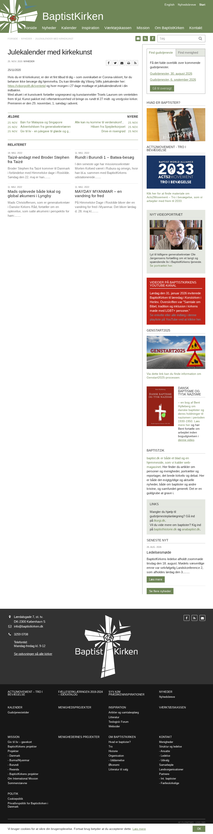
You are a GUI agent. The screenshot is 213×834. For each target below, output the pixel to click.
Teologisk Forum (119, 721)
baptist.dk (155, 450)
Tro (111, 746)
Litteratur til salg (118, 769)
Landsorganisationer (171, 769)
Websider (114, 726)
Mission (143, 28)
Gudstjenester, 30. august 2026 (171, 73)
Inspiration (90, 28)
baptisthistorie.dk (165, 529)
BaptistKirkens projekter (22, 746)
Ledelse (165, 755)
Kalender (69, 28)
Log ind (200, 822)
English (170, 4)
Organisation (116, 755)
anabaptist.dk (191, 529)
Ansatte (165, 751)
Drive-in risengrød (113, 131)
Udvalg (165, 760)
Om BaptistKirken (169, 28)
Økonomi (114, 764)
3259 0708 (21, 634)
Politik (13, 793)
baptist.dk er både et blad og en (168, 458)
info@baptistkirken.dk (28, 626)
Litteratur (114, 717)
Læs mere (155, 579)
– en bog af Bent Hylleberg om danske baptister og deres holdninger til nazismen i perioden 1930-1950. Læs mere (191, 414)
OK (199, 828)
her (188, 425)
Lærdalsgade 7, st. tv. (28, 617)
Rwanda (14, 769)
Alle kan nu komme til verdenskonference (103, 122)
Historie (113, 751)
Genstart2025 (158, 330)
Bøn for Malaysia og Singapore (41, 122)
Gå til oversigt (162, 88)
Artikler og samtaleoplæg (124, 712)
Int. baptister (168, 778)
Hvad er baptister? (163, 102)
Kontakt (195, 28)
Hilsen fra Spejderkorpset (108, 127)
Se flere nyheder (160, 591)
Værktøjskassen (117, 28)
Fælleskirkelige (170, 783)
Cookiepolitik (15, 798)
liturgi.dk (159, 520)
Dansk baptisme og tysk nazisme (189, 391)
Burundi (14, 764)
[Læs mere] (135, 63)
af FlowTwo (186, 822)
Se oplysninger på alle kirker (33, 654)
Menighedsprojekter (74, 707)
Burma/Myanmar (19, 760)
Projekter (13, 751)
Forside (30, 28)
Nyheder (49, 28)
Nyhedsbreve (187, 4)
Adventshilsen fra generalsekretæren (45, 127)
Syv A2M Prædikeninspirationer (126, 693)
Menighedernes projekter (78, 737)
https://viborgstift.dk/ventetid (27, 86)
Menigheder (166, 742)
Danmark (14, 755)
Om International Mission (23, 778)
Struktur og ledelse (170, 746)
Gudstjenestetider (18, 712)
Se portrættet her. (161, 265)
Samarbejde (166, 764)
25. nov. (13, 122)
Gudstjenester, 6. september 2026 (173, 79)
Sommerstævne (17, 783)
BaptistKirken (73, 16)
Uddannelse (117, 760)
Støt (202, 4)
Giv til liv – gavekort (20, 742)
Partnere (164, 774)
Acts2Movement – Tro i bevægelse (25, 693)
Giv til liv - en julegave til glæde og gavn (46, 131)
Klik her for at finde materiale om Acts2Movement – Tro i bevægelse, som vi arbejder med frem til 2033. (174, 197)
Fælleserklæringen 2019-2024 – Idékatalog (80, 693)
